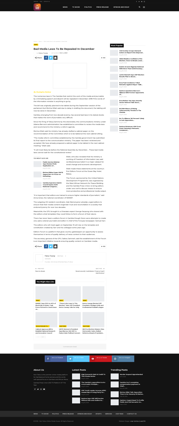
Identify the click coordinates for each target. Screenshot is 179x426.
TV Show (76, 7)
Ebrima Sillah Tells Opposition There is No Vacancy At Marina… (132, 393)
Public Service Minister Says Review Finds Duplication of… (51, 164)
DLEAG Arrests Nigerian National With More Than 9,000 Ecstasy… (131, 68)
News (65, 7)
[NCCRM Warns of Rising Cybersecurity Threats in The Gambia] (114, 111)
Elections (63, 326)
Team (41, 1)
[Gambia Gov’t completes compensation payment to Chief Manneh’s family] (115, 384)
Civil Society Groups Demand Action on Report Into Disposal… (131, 52)
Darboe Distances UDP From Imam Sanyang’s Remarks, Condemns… (130, 128)
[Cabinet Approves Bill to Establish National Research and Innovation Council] (46, 319)
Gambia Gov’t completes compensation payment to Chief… (130, 384)
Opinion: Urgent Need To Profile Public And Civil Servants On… (132, 401)
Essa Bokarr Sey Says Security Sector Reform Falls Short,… (130, 101)
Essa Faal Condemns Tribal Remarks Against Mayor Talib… (131, 83)
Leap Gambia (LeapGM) (137, 421)
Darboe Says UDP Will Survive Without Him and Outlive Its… (92, 399)
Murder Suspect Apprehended (131, 374)
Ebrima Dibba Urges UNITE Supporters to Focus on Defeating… (53, 174)
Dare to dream (40, 271)
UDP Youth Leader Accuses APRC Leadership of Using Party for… (93, 391)
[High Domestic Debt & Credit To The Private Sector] (76, 376)
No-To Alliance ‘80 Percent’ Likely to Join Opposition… (131, 119)
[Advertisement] (89, 25)
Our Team (119, 414)
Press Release (102, 7)
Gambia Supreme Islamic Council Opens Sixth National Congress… (52, 184)
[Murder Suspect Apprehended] (115, 376)
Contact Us (47, 1)
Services (36, 1)
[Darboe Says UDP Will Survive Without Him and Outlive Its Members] (76, 401)
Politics (88, 7)
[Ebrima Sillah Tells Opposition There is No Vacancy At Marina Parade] (115, 394)
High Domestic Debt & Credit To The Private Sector (93, 375)
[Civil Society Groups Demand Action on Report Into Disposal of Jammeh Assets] (114, 53)
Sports (99, 414)
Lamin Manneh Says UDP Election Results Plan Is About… (131, 76)
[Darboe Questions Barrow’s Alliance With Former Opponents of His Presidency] (114, 93)
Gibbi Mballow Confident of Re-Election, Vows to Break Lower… (131, 60)
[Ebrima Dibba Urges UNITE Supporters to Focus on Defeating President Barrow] (38, 175)
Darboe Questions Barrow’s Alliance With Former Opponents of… (131, 92)
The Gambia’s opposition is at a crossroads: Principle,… (93, 383)
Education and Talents (43, 326)
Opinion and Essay (121, 7)
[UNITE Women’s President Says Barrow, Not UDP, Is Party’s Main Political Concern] (70, 319)
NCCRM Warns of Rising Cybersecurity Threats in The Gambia (130, 110)
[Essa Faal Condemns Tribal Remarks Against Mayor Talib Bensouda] (114, 85)
